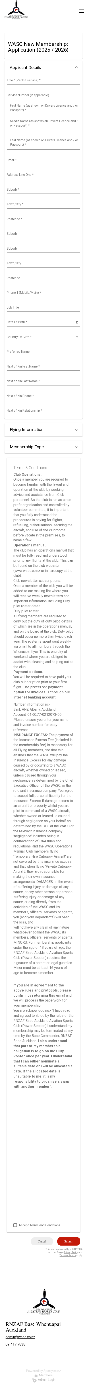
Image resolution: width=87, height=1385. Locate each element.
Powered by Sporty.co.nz (43, 1371)
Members (45, 1375)
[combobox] (43, 80)
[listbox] (43, 337)
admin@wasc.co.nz (20, 1337)
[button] (43, 67)
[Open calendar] (77, 322)
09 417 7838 (15, 1344)
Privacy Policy (71, 1252)
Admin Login (46, 1379)
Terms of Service (68, 1255)
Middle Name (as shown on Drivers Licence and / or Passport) (44, 123)
